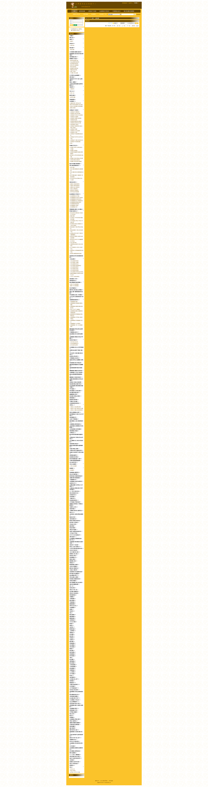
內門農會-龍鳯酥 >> (74, 712)
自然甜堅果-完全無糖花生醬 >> (76, 571)
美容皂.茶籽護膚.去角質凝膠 (76, 106)
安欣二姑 (72, 93)
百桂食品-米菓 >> (73, 524)
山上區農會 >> (73, 671)
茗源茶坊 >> (72, 611)
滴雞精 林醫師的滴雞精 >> (75, 722)
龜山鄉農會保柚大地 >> (75, 694)
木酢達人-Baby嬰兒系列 (75, 406)
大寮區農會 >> (73, 598)
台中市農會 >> (73, 673)
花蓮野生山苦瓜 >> (74, 507)
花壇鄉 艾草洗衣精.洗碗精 (76, 161)
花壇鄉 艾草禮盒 (73, 150)
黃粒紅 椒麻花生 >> (74, 721)
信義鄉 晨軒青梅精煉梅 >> (75, 477)
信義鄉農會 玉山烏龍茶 (75, 323)
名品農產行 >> (73, 101)
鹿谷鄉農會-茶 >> (73, 417)
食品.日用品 (72, 770)
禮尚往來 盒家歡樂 (74, 65)
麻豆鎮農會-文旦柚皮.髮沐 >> (76, 390)
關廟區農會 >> (73, 618)
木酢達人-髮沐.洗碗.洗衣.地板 (76, 408)
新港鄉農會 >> (73, 654)
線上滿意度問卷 (104, 780)
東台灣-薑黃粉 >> (73, 288)
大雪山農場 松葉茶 (74, 268)
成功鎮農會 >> (73, 668)
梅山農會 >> (72, 650)
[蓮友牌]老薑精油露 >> (74, 584)
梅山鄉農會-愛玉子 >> (74, 575)
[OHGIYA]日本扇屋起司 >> (75, 535)
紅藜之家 (72, 45)
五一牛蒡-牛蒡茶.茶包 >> (75, 491)
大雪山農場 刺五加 (74, 264)
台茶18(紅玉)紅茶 (74, 341)
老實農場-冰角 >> (73, 739)
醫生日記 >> (72, 37)
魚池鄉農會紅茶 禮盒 (74, 196)
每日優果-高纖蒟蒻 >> (74, 591)
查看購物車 (124, 3)
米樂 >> (71, 657)
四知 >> (71, 612)
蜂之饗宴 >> (72, 659)
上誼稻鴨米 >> (73, 630)
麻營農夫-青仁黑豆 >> (74, 553)
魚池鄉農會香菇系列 (74, 203)
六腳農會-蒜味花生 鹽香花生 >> (76, 510)
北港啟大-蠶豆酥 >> (74, 570)
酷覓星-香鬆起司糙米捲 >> (75, 520)
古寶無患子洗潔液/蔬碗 (75, 141)
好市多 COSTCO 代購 (75, 772)
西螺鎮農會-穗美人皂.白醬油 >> (76, 209)
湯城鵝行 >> (72, 468)
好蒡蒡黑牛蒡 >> (73, 494)
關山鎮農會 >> (73, 614)
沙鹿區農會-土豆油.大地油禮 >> (76, 372)
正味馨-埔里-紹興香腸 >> (75, 724)
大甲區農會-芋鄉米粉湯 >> (75, 502)
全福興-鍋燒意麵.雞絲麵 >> (75, 460)
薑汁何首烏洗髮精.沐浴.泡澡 (76, 104)
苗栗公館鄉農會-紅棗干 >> (75, 412)
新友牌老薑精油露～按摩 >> (76, 458)
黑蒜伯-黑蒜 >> (73, 559)
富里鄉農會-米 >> (73, 557)
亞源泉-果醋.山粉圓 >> (74, 448)
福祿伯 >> (72, 625)
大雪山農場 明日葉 (74, 260)
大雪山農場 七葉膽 (74, 262)
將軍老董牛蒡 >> (73, 280)
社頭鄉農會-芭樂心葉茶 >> (75, 719)
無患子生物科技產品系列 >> (76, 758)
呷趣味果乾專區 (73, 69)
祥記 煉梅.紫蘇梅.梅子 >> (75, 165)
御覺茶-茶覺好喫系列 (74, 184)
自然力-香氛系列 (74, 188)
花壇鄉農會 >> (73, 670)
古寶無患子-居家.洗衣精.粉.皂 (76, 140)
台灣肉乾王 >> (73, 432)
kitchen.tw (72, 769)
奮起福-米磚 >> (73, 517)
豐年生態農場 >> (73, 752)
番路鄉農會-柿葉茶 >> (74, 430)
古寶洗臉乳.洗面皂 (74, 124)
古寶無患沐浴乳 (73, 119)
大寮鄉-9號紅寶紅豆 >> (75, 684)
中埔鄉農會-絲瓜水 (116, 11)
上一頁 (123, 25)
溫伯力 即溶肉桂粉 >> (74, 763)
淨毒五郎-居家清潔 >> (74, 593)
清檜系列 (72, 88)
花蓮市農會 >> (73, 508)
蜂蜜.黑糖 (72, 216)
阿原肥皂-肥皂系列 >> (74, 356)
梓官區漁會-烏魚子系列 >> (75, 703)
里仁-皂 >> (72, 586)
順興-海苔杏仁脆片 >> (74, 729)
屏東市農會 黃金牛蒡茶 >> (75, 756)
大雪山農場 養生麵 (74, 270)
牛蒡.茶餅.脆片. (73, 242)
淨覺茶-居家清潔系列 (74, 185)
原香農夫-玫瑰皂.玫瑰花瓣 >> (76, 382)
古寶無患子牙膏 (73, 132)
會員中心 (131, 3)
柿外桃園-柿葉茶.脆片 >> (75, 392)
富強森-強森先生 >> (74, 211)
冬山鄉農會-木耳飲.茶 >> (75, 699)
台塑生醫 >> (72, 760)
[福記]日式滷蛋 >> (74, 529)
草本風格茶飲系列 (74, 63)
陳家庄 (71, 41)
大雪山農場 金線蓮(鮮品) (75, 265)
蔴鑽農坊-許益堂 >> (74, 58)
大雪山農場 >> (73, 259)
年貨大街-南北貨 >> (74, 550)
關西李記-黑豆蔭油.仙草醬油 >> (76, 289)
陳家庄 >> (72, 39)
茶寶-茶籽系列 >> (73, 182)
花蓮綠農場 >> (73, 99)
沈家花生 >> (72, 627)
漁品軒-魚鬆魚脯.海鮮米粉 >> (76, 531)
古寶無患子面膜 (73, 129)
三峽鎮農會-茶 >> (73, 479)
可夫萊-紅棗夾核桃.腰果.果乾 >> (77, 548)
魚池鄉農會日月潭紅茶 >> (75, 194)
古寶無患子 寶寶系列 (74, 112)
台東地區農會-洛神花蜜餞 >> (76, 429)
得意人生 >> (72, 512)
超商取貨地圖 (82, 11)
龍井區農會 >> (73, 652)
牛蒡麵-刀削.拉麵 (74, 73)
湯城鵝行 (72, 470)
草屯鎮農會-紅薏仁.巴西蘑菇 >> (76, 294)
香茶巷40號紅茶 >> (74, 340)
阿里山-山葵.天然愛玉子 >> (75, 546)
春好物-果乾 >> (73, 587)
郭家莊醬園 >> (73, 726)
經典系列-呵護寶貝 (74, 190)
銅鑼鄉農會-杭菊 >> (74, 394)
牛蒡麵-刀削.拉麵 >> (74, 401)
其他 (71, 143)
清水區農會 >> (73, 646)
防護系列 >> (72, 765)
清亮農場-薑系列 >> (74, 455)
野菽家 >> (72, 623)
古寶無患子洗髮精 (74, 116)
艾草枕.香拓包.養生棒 (75, 159)
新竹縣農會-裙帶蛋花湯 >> (75, 751)
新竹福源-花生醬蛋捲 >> (75, 573)
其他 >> (71, 767)
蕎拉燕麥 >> (72, 47)
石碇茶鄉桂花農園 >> (74, 696)
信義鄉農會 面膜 (73, 301)
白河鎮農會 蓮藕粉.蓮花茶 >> (76, 51)
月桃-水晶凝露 (73, 466)
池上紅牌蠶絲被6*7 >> (74, 701)
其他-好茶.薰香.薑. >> (74, 474)
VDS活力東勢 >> (73, 621)
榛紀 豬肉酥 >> (73, 728)
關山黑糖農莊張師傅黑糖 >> (76, 282)
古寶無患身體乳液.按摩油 (75, 121)
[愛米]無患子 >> (73, 536)
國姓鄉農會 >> (73, 616)
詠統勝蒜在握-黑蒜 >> (74, 457)
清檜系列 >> (72, 87)
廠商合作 (97, 780)
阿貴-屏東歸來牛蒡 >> (74, 493)
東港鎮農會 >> (73, 643)
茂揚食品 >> (72, 632)
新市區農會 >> (73, 655)
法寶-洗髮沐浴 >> (73, 518)
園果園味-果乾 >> (73, 561)
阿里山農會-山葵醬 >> (74, 577)
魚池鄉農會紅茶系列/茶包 (75, 199)
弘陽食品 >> (72, 639)
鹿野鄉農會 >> (73, 661)
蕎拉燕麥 (72, 49)
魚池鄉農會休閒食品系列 (75, 202)
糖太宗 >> (72, 715)
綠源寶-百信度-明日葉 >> (75, 761)
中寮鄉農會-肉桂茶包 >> (75, 358)
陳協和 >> (72, 648)
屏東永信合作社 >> (74, 605)
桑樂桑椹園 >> (73, 604)
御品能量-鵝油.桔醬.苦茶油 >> (76, 384)
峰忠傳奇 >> (72, 636)
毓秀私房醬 (72, 97)
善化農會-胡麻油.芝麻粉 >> (75, 396)
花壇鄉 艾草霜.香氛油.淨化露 (76, 158)
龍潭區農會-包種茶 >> (74, 564)
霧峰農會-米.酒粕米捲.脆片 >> (76, 377)
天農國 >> (72, 35)
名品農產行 (93, 14)
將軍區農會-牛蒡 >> (74, 710)
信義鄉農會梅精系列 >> (75, 299)
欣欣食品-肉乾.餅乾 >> (74, 689)
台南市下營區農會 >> (74, 419)
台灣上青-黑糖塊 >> (74, 566)
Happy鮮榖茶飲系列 (74, 62)
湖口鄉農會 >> (73, 645)
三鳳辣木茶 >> (73, 498)
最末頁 (133, 25)
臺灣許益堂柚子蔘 (74, 60)
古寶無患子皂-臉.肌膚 (75, 130)
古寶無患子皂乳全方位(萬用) (76, 115)
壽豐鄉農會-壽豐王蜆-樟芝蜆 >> (76, 370)
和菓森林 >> (72, 637)
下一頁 (128, 25)
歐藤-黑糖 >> (72, 526)
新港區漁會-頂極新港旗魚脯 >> (76, 476)
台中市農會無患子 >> (74, 688)
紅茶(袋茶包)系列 (74, 345)
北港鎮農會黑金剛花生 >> (75, 403)
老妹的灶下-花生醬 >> (74, 544)
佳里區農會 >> (73, 496)
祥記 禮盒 (72, 167)
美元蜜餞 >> (72, 634)
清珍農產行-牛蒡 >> (74, 278)
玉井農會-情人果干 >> (74, 679)
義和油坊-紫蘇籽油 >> (74, 568)
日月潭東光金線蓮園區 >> (75, 75)
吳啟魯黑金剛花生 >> (74, 500)
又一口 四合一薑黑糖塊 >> (75, 754)
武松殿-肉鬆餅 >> (73, 580)
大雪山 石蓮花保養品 (74, 276)
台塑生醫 (97, 18)
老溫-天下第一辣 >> (74, 589)
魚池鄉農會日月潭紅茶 (104, 11)
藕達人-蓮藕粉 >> (73, 82)
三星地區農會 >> (73, 664)
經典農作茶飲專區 (74, 68)
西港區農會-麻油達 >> (74, 443)
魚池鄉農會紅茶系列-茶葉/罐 (76, 197)
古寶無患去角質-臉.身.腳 (75, 122)
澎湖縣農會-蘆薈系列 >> (75, 472)
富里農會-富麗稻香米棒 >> (75, 578)
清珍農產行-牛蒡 (103, 14)
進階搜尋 (138, 14)
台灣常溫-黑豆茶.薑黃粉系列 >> (76, 450)
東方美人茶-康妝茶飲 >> (75, 741)
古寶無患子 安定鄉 (92, 11)
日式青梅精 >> (73, 686)
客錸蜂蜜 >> (72, 680)
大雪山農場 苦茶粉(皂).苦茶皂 (76, 271)
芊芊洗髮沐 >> (73, 388)
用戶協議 (111, 780)
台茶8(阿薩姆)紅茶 (74, 343)
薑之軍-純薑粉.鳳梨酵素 (129, 11)
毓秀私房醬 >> (73, 95)
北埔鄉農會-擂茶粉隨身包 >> (76, 424)
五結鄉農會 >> (73, 607)
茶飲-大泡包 (73, 71)
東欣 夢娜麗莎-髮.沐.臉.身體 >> (76, 582)
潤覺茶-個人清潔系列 (74, 187)
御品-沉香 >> (72, 713)
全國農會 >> (72, 596)
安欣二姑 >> (72, 91)
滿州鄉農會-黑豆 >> (74, 56)
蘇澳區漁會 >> (73, 629)
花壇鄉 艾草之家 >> (74, 145)
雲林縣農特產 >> (73, 595)
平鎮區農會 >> (73, 602)
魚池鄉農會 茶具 (73, 207)
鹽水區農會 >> (73, 600)
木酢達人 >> (72, 405)
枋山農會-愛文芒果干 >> (75, 698)
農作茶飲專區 (73, 66)
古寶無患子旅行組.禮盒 (75, 113)
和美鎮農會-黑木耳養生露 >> (76, 362)
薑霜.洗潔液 (72, 107)
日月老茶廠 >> (73, 746)
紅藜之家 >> (72, 43)
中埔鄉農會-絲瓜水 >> (74, 332)
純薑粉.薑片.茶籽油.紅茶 (75, 103)
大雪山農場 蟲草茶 (74, 267)
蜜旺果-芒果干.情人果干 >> (75, 737)
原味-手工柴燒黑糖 (74, 284)
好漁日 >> (72, 675)
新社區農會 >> (73, 663)
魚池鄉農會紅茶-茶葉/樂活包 (76, 200)
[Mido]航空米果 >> (74, 462)
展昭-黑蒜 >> (72, 77)
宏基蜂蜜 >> (72, 717)
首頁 (74, 11)
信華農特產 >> (73, 620)
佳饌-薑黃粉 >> (73, 677)
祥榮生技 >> (72, 562)
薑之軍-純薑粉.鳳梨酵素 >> (75, 163)
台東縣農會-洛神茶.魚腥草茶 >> (76, 481)
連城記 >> (72, 609)
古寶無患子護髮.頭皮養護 (75, 118)
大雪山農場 (85, 14)
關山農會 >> (72, 641)
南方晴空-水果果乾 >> (74, 522)
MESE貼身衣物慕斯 (74, 191)
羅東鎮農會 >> (73, 397)
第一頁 (118, 25)
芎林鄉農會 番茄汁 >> (74, 708)
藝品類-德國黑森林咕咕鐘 (75, 253)
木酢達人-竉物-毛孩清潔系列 (76, 410)
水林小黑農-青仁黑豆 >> (75, 552)
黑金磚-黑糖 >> (73, 527)
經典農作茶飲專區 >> (74, 399)
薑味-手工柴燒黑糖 (74, 285)
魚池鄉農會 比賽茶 (74, 205)
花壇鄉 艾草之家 (76, 14)
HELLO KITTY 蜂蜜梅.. (75, 309)
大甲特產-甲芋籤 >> (74, 533)
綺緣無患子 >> (73, 682)
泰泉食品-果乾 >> (73, 555)
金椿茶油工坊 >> (73, 483)
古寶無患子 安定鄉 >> (74, 110)
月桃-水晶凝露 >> (73, 464)
